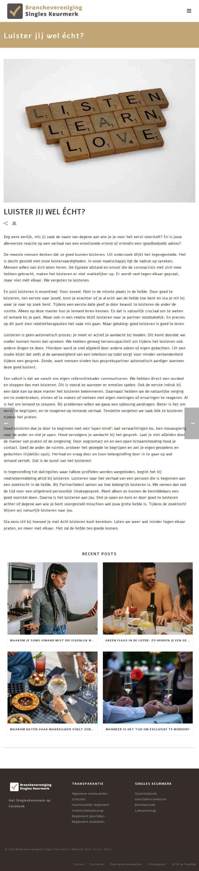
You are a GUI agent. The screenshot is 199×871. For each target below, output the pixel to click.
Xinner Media (102, 849)
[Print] (16, 223)
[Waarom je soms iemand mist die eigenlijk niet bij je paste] (53, 598)
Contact (79, 864)
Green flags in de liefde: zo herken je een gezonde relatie (149, 640)
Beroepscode (145, 804)
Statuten (79, 799)
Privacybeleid (157, 864)
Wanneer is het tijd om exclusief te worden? (148, 729)
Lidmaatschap (145, 810)
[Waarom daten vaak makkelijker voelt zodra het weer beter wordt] (53, 688)
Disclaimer (97, 864)
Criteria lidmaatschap (88, 810)
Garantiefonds (146, 793)
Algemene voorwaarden (90, 793)
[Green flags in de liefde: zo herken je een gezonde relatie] (148, 598)
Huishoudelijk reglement (90, 804)
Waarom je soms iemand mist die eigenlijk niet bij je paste (54, 640)
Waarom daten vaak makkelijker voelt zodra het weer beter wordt (54, 729)
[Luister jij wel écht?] (99, 130)
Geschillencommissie (150, 799)
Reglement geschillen (88, 816)
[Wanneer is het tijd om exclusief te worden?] (148, 688)
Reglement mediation (88, 821)
